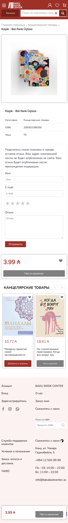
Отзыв (9, 212)
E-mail (9, 187)
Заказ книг (42, 401)
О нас (39, 393)
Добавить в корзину (18, 363)
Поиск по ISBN (42, 419)
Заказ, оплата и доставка (11, 461)
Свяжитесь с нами (47, 409)
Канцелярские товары (26, 287)
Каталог (10, 13)
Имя (8, 173)
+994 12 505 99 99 (48, 460)
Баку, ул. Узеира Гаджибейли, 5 (45, 450)
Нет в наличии (50, 363)
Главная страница (13, 25)
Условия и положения (15, 451)
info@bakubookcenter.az (50, 480)
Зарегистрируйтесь (14, 401)
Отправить (15, 244)
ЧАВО (5, 471)
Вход (4, 393)
